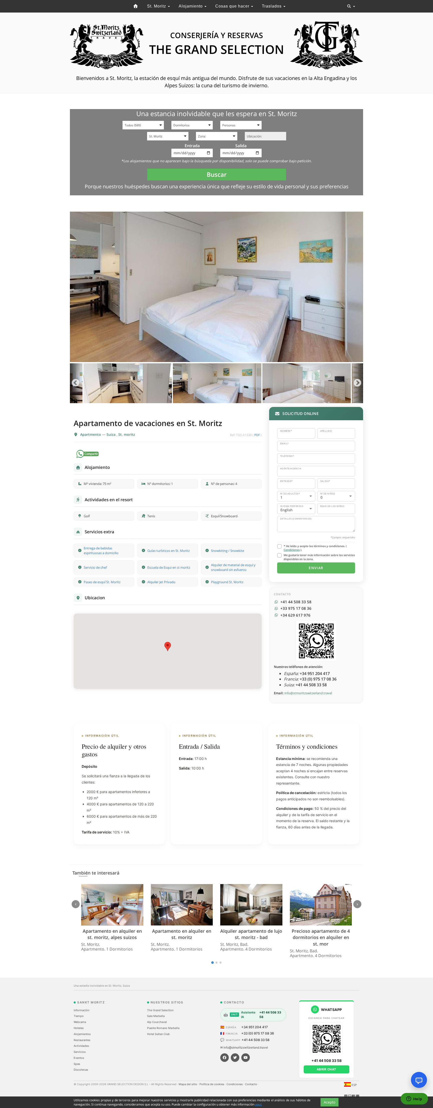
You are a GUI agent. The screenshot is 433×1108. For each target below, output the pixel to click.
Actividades (81, 1046)
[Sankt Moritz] (136, 6)
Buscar (217, 174)
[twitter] (235, 1057)
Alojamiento (191, 6)
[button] (167, 646)
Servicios (80, 1052)
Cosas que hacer (233, 6)
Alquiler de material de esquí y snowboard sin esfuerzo (233, 567)
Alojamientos (82, 1034)
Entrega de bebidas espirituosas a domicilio (101, 550)
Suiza (111, 434)
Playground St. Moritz (227, 582)
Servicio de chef (95, 567)
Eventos (79, 1058)
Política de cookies (212, 1084)
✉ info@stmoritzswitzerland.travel (244, 1047)
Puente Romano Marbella (163, 1028)
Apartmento (91, 434)
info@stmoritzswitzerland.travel (308, 693)
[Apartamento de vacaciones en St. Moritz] (216, 287)
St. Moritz (157, 6)
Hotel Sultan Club (158, 1034)
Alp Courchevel (157, 1022)
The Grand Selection (160, 1010)
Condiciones (292, 550)
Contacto (251, 1084)
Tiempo (79, 1016)
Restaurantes (82, 1040)
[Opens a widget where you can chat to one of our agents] (414, 1099)
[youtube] (245, 1057)
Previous (75, 383)
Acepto (329, 1102)
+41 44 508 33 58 (255, 1040)
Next (357, 383)
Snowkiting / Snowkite (227, 550)
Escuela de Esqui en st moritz (168, 567)
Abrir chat (326, 1069)
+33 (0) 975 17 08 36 (257, 1033)
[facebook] (224, 1057)
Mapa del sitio (188, 1084)
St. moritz (126, 434)
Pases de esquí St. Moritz (102, 582)
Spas (77, 1064)
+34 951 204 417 (254, 1027)
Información (81, 1010)
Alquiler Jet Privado (161, 582)
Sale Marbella (156, 1016)
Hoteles (79, 1028)
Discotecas (81, 1069)
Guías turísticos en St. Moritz (168, 550)
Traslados (272, 6)
